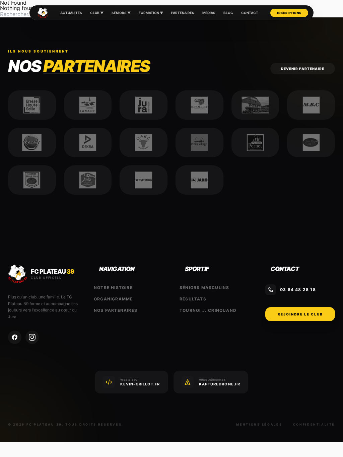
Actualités (71, 13)
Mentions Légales (259, 424)
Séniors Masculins (204, 287)
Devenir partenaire (302, 69)
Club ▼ (97, 13)
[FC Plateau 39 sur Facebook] (14, 337)
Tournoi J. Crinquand (208, 310)
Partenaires (182, 13)
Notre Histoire (113, 287)
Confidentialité (314, 424)
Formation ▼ (151, 13)
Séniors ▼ (121, 13)
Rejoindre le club (300, 314)
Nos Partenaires (115, 310)
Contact (249, 13)
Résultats (193, 298)
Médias (208, 13)
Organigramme (113, 298)
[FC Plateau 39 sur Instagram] (32, 337)
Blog (228, 13)
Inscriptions (289, 13)
